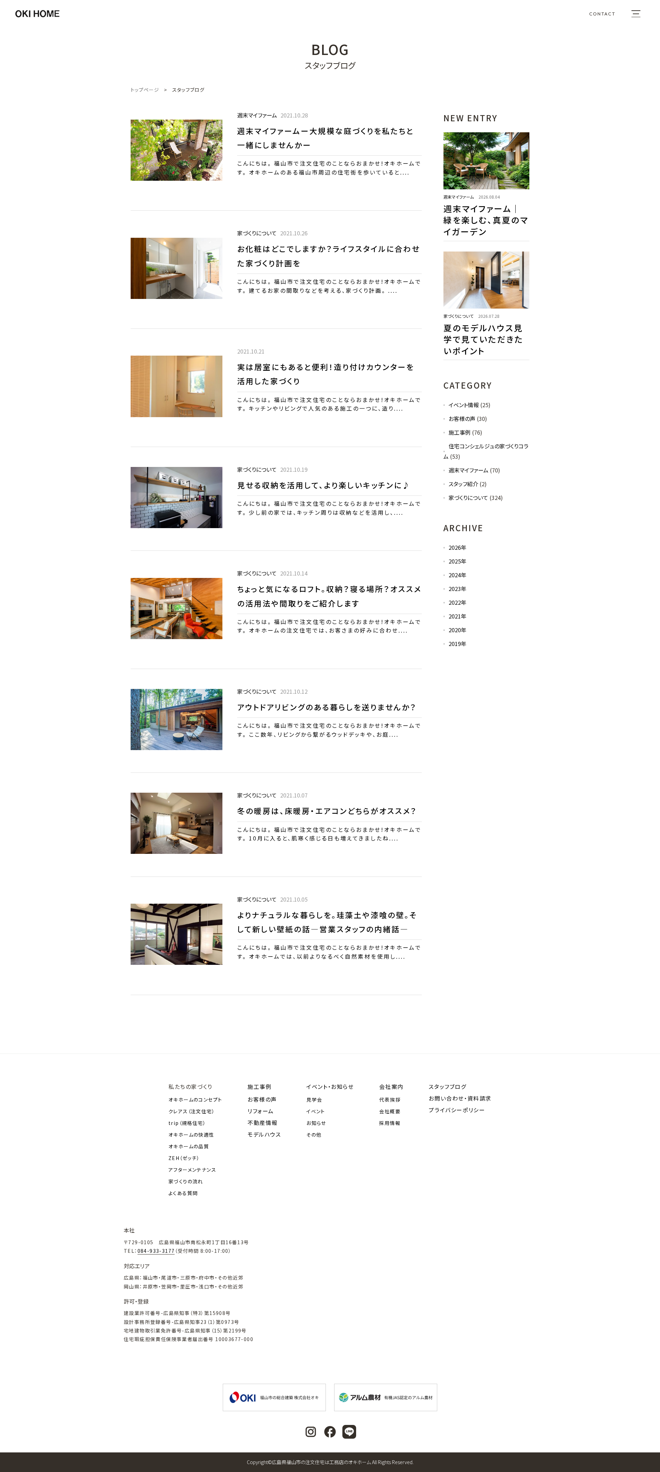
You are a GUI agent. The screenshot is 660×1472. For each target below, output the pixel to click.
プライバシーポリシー (457, 1110)
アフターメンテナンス (192, 1169)
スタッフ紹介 (463, 484)
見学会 (314, 1099)
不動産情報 (263, 1122)
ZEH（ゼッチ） (184, 1158)
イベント (315, 1111)
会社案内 (391, 1086)
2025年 (457, 561)
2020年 (457, 630)
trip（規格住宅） (187, 1122)
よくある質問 (183, 1193)
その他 (313, 1134)
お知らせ (316, 1122)
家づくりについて (468, 497)
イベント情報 (464, 405)
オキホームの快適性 (191, 1134)
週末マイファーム (468, 470)
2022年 (457, 602)
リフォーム (261, 1111)
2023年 (457, 588)
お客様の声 (462, 418)
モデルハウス (264, 1134)
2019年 (457, 643)
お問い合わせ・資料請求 (460, 1098)
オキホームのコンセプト (195, 1099)
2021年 (457, 616)
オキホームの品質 (188, 1146)
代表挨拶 (389, 1099)
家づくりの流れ (185, 1181)
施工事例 (460, 432)
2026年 (457, 547)
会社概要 (389, 1111)
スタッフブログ (447, 1086)
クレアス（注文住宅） (191, 1111)
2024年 (457, 575)
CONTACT (602, 13)
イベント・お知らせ (330, 1086)
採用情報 (389, 1122)
